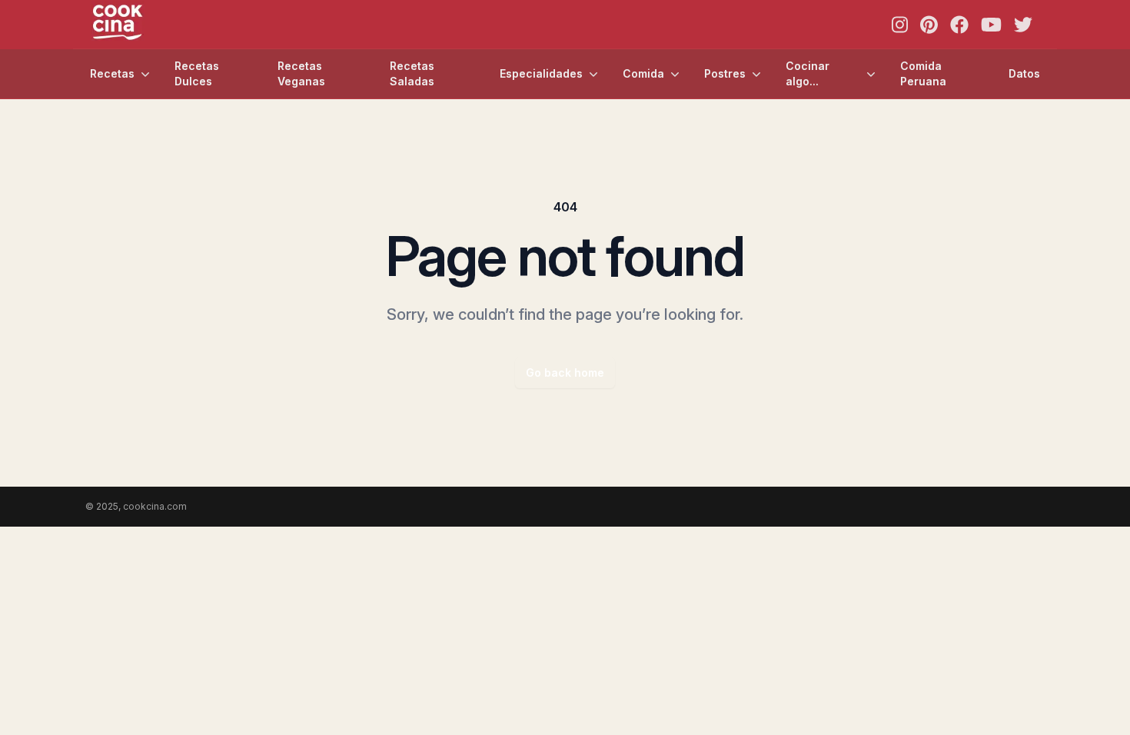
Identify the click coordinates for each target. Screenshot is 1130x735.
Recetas (112, 73)
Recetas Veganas (301, 73)
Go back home (565, 372)
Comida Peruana (923, 73)
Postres (725, 73)
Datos (1024, 73)
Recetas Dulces (196, 73)
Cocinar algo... (807, 73)
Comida (643, 73)
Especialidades (541, 73)
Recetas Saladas (412, 73)
